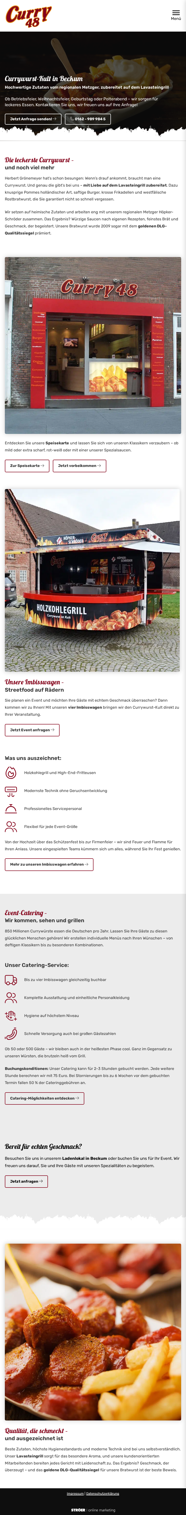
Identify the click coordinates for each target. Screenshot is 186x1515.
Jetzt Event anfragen (30, 730)
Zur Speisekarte (25, 466)
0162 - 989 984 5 (90, 119)
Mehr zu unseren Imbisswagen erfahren (47, 864)
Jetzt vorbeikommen (77, 466)
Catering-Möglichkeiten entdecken (42, 1098)
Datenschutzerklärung (102, 1493)
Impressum (75, 1493)
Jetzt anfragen (24, 1181)
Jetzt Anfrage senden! (31, 119)
